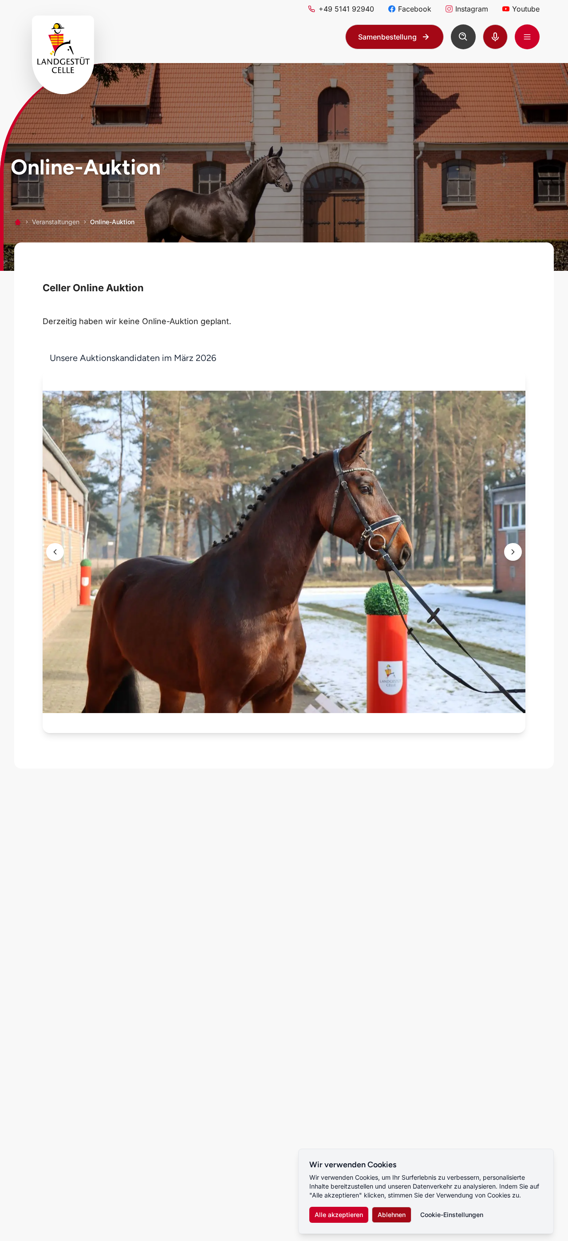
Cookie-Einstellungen (451, 1214)
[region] (284, 543)
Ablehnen (392, 1214)
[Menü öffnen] (527, 36)
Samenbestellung (387, 36)
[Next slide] (513, 552)
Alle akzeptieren (339, 1214)
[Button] (463, 36)
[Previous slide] (55, 552)
